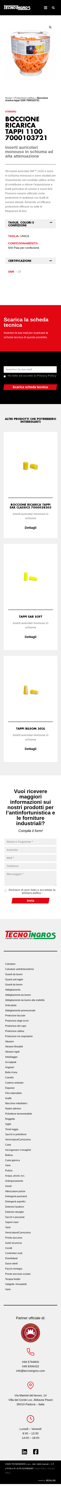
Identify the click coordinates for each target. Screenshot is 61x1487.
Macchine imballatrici (16, 1103)
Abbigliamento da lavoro (18, 995)
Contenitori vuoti (13, 1253)
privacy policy (31, 892)
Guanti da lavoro (14, 974)
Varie (8, 1165)
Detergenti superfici (15, 1201)
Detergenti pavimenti (16, 1196)
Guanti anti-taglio (14, 979)
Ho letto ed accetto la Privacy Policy (32, 377)
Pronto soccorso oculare (18, 1274)
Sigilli (8, 1124)
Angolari (9, 1067)
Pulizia (8, 1170)
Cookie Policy (40, 1468)
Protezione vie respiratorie (19, 1036)
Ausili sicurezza (13, 1243)
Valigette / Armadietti (16, 1284)
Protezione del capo (15, 1026)
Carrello (9, 1077)
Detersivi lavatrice (14, 1206)
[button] (53, 7)
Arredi (8, 1186)
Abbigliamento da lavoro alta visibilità (24, 1000)
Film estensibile (13, 1093)
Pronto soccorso (13, 1237)
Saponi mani (12, 1222)
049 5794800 (30, 1361)
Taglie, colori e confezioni (21, 224)
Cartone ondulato (14, 1082)
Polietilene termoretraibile (18, 1113)
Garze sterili (11, 1263)
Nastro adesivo (13, 1108)
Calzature (10, 964)
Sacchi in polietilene (16, 1134)
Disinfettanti (11, 1258)
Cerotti (8, 1248)
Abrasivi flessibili (14, 1046)
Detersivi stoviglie (14, 1212)
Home (8, 98)
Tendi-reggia (11, 1129)
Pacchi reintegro (13, 1268)
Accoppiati (10, 1062)
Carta (8, 1144)
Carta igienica (12, 1160)
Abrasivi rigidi (12, 1051)
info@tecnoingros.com (30, 1370)
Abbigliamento (12, 989)
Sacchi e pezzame (15, 1217)
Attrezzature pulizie (15, 1191)
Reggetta (10, 1119)
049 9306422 (30, 1366)
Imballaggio (11, 1057)
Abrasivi (9, 1041)
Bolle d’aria (11, 1072)
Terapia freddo (12, 1279)
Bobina (9, 1155)
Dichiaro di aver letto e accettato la (32, 891)
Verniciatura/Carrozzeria (18, 1139)
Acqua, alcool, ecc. (15, 1175)
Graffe (8, 1098)
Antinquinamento (14, 1181)
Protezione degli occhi (17, 1020)
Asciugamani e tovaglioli (18, 1150)
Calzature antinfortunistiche (19, 969)
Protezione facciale (15, 1015)
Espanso (10, 1088)
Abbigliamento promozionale (20, 1010)
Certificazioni (19, 260)
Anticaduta (10, 1005)
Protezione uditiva (24, 98)
